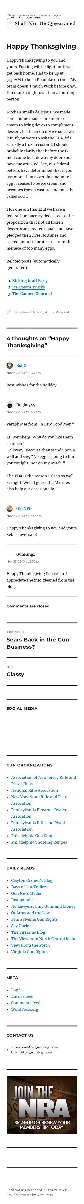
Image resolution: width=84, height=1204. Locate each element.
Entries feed (22, 996)
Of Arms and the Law (30, 912)
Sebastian (21, 312)
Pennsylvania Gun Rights (34, 919)
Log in (17, 990)
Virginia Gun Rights (29, 951)
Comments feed (25, 1003)
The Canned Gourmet (32, 293)
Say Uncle (20, 925)
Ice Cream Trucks (28, 287)
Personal (62, 312)
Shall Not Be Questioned (24, 1190)
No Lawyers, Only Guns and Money (43, 906)
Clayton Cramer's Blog (31, 880)
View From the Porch (30, 945)
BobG (21, 365)
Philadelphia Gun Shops (33, 835)
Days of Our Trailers (29, 887)
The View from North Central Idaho (44, 938)
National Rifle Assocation (34, 790)
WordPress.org (24, 1009)
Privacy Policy (56, 1190)
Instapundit (22, 900)
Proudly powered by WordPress (30, 1195)
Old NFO (24, 508)
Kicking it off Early (30, 280)
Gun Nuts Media (26, 893)
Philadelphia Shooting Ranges (39, 842)
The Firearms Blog (28, 932)
